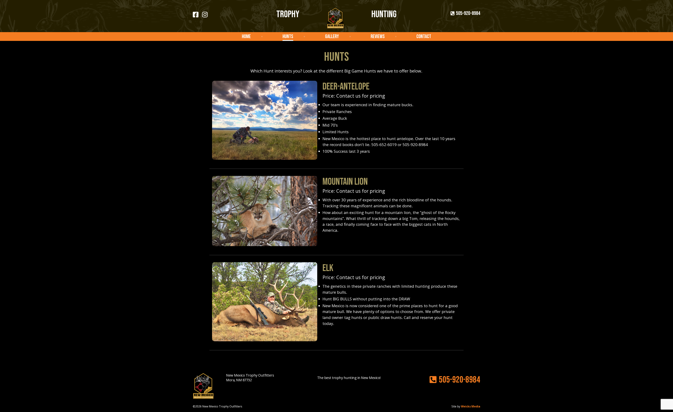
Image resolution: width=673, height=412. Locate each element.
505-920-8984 (467, 13)
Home (246, 36)
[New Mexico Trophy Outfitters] (335, 20)
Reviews (378, 36)
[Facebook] (195, 14)
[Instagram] (205, 14)
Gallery (332, 36)
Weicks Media (470, 406)
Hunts (288, 36)
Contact (423, 36)
